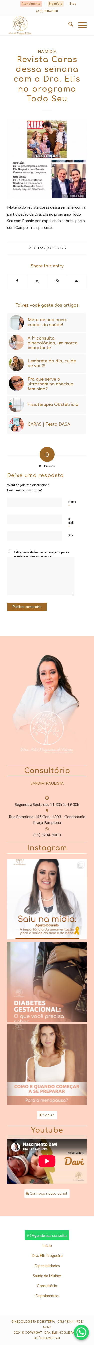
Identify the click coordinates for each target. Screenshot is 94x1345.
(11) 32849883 (49, 11)
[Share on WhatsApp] (57, 281)
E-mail (71, 523)
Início (47, 1245)
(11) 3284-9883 (47, 834)
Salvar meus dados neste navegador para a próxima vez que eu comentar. (41, 554)
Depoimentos (47, 1295)
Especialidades (47, 1265)
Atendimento (31, 3)
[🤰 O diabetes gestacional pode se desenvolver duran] (47, 982)
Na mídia (55, 3)
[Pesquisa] (68, 25)
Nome (72, 504)
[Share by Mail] (77, 281)
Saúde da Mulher (47, 1275)
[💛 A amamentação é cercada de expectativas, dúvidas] (47, 899)
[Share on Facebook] (17, 281)
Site (70, 535)
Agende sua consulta (49, 1235)
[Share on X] (37, 281)
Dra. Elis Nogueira (47, 1255)
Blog (73, 3)
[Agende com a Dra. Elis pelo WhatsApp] (81, 1332)
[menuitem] (31, 4)
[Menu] (80, 25)
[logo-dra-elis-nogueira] (39, 25)
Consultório (47, 1285)
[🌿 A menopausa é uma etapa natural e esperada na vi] (47, 1064)
